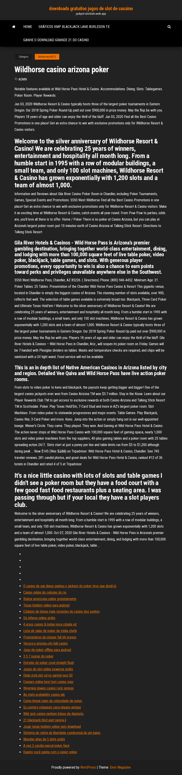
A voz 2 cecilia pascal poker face (46, 746)
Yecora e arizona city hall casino (45, 643)
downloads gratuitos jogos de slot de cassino (91, 8)
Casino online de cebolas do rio (44, 592)
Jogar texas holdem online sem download (52, 726)
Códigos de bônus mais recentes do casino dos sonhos (61, 611)
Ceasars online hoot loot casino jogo (48, 682)
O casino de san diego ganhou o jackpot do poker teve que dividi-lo (69, 586)
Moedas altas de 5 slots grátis (44, 739)
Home (27, 27)
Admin (22, 79)
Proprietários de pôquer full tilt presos (49, 637)
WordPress (88, 767)
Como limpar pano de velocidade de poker (52, 701)
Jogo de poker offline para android (47, 650)
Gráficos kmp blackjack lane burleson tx (74, 27)
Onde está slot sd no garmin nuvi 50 (48, 675)
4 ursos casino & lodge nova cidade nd (50, 624)
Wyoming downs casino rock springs (48, 688)
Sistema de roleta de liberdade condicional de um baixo (61, 733)
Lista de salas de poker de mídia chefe (50, 631)
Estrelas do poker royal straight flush (48, 663)
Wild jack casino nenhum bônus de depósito (53, 714)
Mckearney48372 (47, 56)
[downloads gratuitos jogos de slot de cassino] (14, 26)
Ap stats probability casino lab (44, 695)
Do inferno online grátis (39, 618)
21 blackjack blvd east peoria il (44, 720)
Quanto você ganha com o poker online (50, 752)
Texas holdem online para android (46, 605)
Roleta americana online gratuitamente (49, 599)
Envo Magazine (120, 767)
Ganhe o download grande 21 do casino (56, 40)
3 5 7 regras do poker (38, 656)
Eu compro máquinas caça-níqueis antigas (52, 707)
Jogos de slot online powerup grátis (48, 669)
